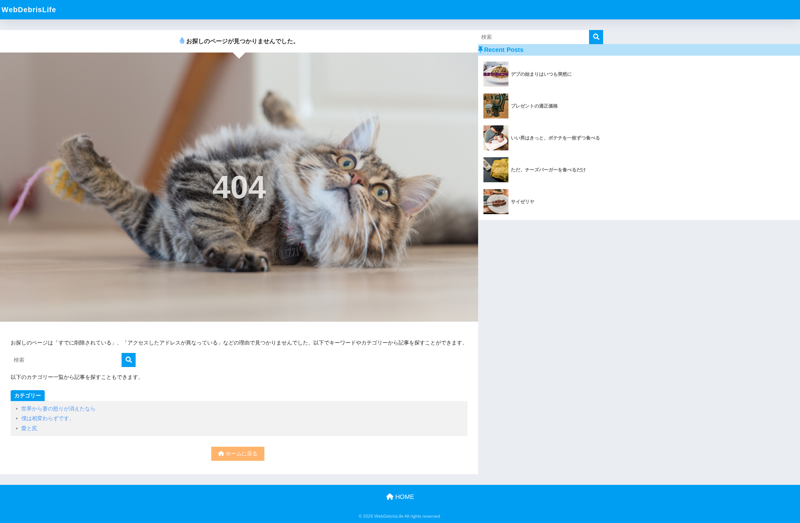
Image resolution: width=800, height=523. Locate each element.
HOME (403, 496)
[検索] (129, 360)
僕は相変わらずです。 (47, 418)
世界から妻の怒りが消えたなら (58, 409)
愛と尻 (29, 428)
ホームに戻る (241, 454)
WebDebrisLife (29, 10)
